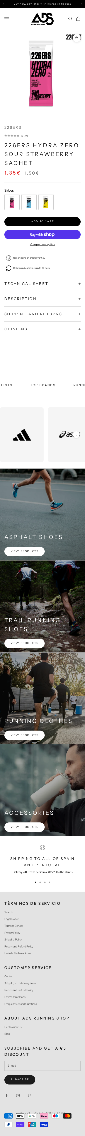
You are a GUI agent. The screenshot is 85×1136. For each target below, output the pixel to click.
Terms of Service (13, 926)
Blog (7, 1034)
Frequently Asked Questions (20, 1004)
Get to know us (12, 1027)
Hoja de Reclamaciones (17, 953)
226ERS (13, 127)
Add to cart (42, 221)
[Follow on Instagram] (18, 1095)
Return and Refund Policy (18, 947)
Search (8, 912)
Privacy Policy (12, 933)
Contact (8, 976)
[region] (42, 860)
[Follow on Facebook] (6, 1095)
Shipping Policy (13, 940)
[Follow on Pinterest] (29, 1095)
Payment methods (14, 997)
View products (24, 551)
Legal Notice (11, 919)
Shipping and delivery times (20, 983)
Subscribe (20, 1079)
